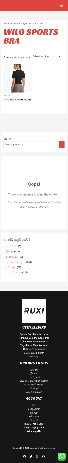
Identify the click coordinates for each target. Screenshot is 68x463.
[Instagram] (37, 456)
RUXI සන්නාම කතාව (34, 349)
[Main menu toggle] (62, 5)
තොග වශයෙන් (34, 392)
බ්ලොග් (34, 420)
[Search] (62, 144)
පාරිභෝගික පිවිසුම (34, 423)
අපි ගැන (34, 412)
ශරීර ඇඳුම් (34, 388)
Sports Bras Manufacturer (34, 334)
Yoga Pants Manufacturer (34, 345)
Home (6, 23)
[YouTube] (43, 456)
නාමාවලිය (34, 356)
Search (7, 138)
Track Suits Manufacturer (34, 341)
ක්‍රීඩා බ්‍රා (34, 373)
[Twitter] (30, 456)
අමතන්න (34, 416)
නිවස (34, 405)
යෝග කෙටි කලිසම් (34, 384)
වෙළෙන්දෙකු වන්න (34, 352)
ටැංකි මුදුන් (34, 377)
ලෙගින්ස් (34, 369)
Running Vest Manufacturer (34, 337)
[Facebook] (24, 456)
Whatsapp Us (34, 431)
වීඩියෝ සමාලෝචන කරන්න (34, 380)
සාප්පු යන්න (34, 409)
